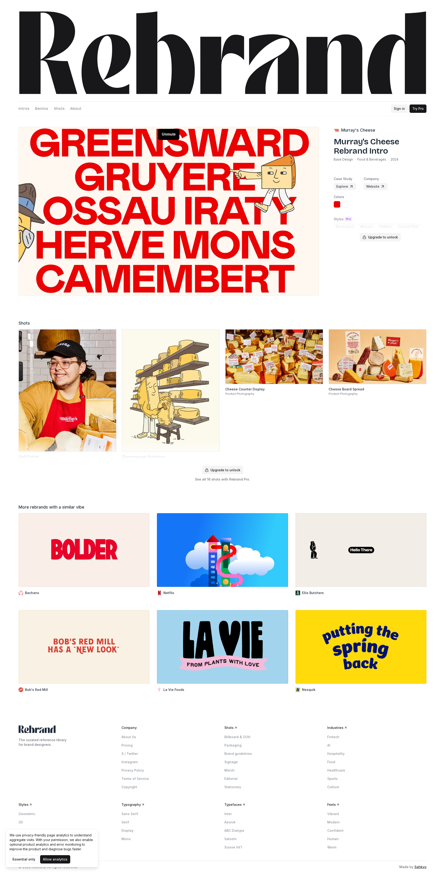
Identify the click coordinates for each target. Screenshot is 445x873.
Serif (125, 822)
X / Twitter (129, 754)
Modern (333, 822)
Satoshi (230, 839)
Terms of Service (135, 779)
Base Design (343, 159)
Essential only (24, 859)
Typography (131, 805)
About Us (128, 737)
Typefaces (233, 805)
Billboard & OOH (237, 737)
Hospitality (336, 754)
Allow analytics (55, 859)
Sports (332, 779)
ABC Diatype (234, 830)
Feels (331, 805)
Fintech (333, 737)
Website (372, 186)
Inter (228, 814)
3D (21, 822)
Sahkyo (420, 867)
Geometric (27, 814)
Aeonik (229, 822)
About (75, 108)
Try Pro (418, 109)
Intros (24, 108)
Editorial (231, 779)
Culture (333, 787)
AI (328, 745)
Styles (24, 805)
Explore (342, 186)
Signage (231, 762)
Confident (335, 830)
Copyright (129, 787)
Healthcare (336, 770)
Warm (331, 847)
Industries (335, 728)
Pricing (127, 745)
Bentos (41, 108)
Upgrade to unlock (383, 237)
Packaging (233, 745)
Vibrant (333, 814)
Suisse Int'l (233, 847)
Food (331, 762)
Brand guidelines (238, 754)
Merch (229, 770)
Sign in (399, 109)
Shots (59, 108)
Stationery (232, 787)
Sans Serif (129, 814)
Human (333, 839)
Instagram (129, 762)
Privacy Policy (132, 770)
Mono (126, 839)
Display (127, 830)
